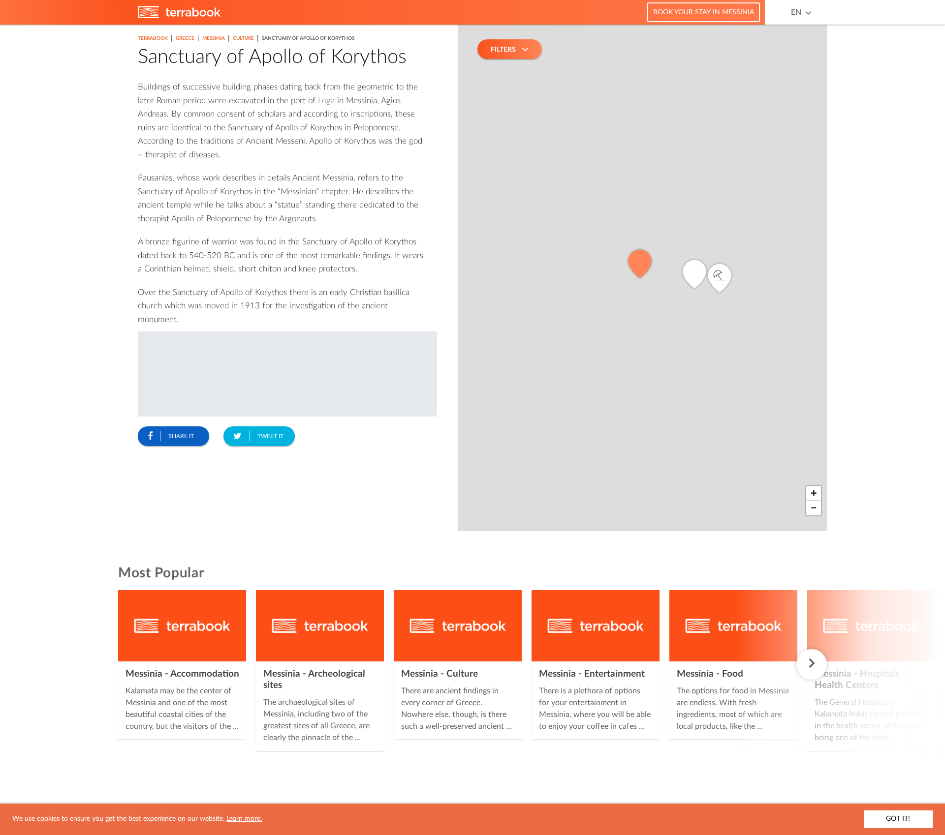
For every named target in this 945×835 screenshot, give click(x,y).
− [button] (814, 508)
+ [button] (814, 493)
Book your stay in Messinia (703, 12)
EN (796, 12)
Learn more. (244, 818)
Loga (327, 100)
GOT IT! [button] (898, 818)
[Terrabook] (179, 16)
